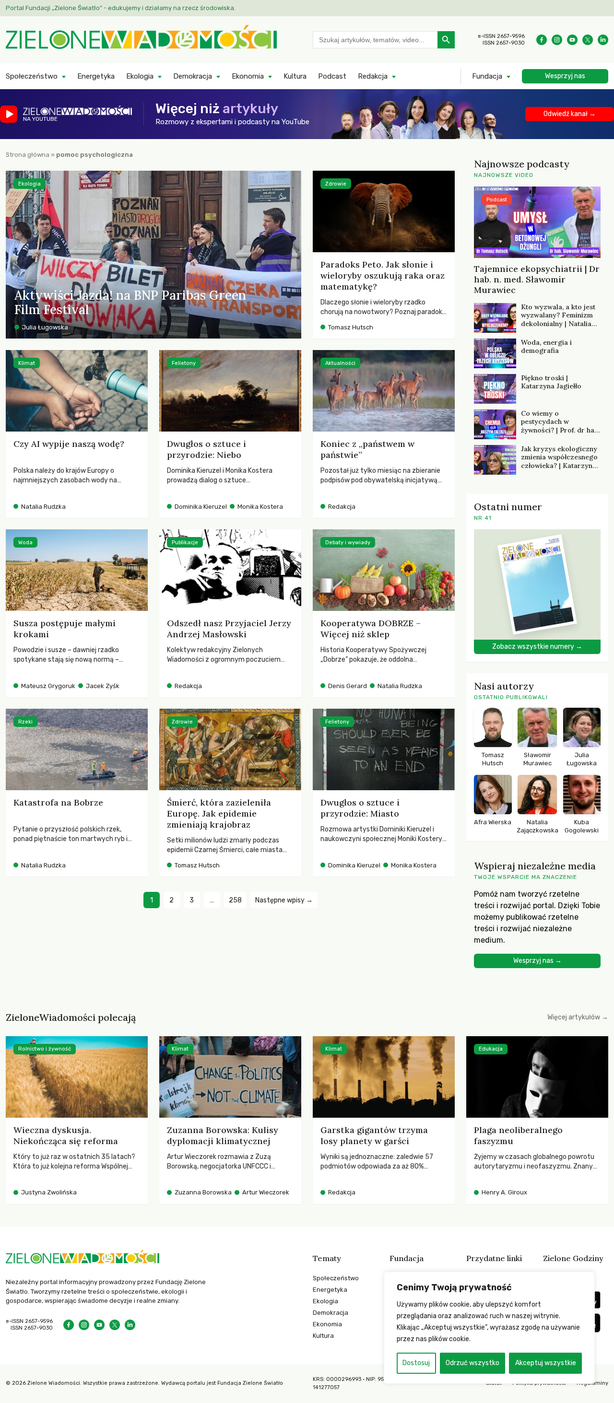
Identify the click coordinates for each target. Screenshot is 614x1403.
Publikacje (185, 542)
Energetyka (96, 76)
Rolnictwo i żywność (44, 1049)
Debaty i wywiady (347, 542)
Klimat (26, 363)
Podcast (332, 76)
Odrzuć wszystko (472, 1363)
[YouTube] (572, 40)
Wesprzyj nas (565, 76)
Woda (25, 542)
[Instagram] (557, 40)
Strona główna (27, 154)
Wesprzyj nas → (537, 961)
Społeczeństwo (32, 76)
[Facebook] (541, 40)
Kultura (295, 76)
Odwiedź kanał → (569, 114)
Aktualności (340, 363)
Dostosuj (416, 1363)
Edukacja (491, 1049)
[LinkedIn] (603, 40)
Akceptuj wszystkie (545, 1363)
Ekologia (140, 76)
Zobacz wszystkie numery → (537, 647)
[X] (587, 40)
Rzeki (25, 722)
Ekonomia (248, 76)
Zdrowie (335, 184)
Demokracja (192, 76)
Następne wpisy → (284, 900)
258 (235, 900)
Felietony (184, 363)
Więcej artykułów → (577, 1017)
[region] (489, 1328)
